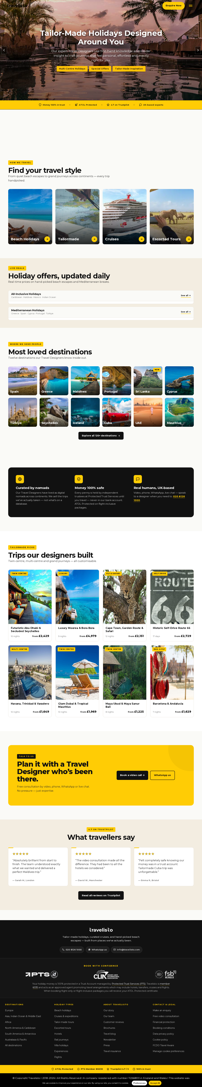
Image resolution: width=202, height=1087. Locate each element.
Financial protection (164, 1022)
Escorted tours (62, 1028)
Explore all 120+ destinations (99, 435)
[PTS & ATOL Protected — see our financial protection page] (41, 974)
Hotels (58, 1033)
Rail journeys (61, 1039)
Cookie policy (160, 1039)
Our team (109, 1016)
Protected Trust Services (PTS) (129, 983)
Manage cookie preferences (168, 1051)
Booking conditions (164, 1028)
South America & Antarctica (20, 1033)
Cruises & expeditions (66, 1016)
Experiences (61, 1051)
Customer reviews (114, 1022)
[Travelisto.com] (101, 930)
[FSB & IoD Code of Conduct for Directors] (166, 974)
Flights (58, 1057)
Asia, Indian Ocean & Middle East (23, 1016)
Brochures (109, 1028)
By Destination (71, 64)
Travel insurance (112, 1051)
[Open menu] (190, 5)
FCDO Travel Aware (163, 1045)
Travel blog (110, 1033)
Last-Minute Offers (128, 64)
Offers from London (98, 64)
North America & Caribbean (20, 1028)
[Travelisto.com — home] (17, 5)
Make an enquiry (162, 1010)
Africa (8, 1022)
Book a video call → (132, 775)
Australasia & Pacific (16, 1039)
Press (107, 1045)
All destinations (13, 1045)
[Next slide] (198, 50)
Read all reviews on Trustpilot (101, 895)
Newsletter (110, 1039)
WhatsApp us (162, 775)
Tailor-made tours (64, 1022)
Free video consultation (166, 1016)
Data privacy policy (163, 1033)
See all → (186, 295)
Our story (109, 1010)
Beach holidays (62, 1010)
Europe (9, 1010)
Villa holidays (61, 1045)
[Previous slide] (4, 50)
